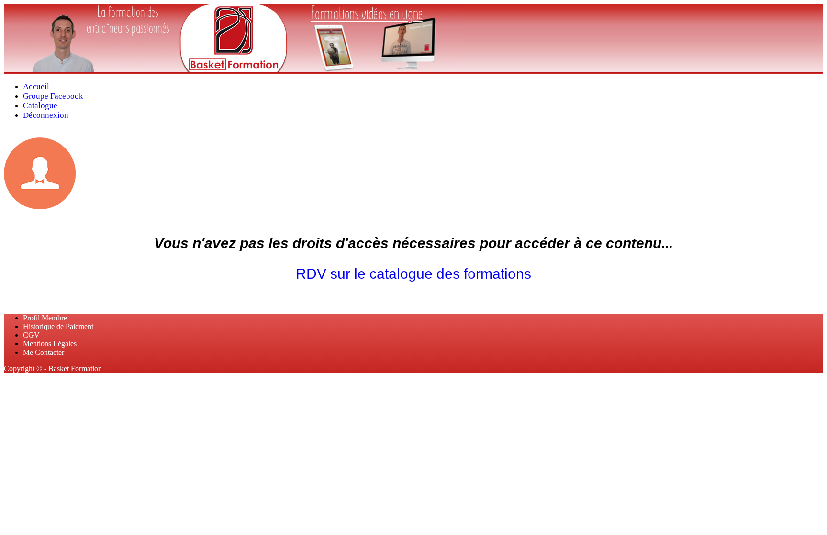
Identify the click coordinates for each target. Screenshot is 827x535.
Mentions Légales (50, 344)
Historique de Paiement (58, 326)
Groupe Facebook (53, 96)
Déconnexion (45, 115)
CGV (31, 335)
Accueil (36, 86)
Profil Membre (45, 318)
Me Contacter (43, 352)
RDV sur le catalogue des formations (413, 274)
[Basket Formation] (233, 70)
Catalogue (40, 105)
